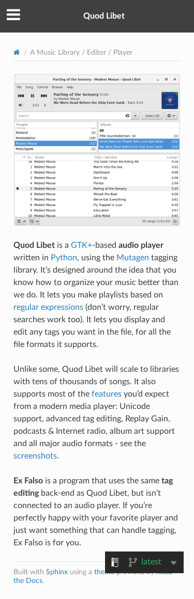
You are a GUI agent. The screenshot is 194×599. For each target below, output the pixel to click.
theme (104, 572)
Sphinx (57, 572)
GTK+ (81, 245)
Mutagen (132, 258)
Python (64, 258)
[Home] (16, 53)
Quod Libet (104, 16)
